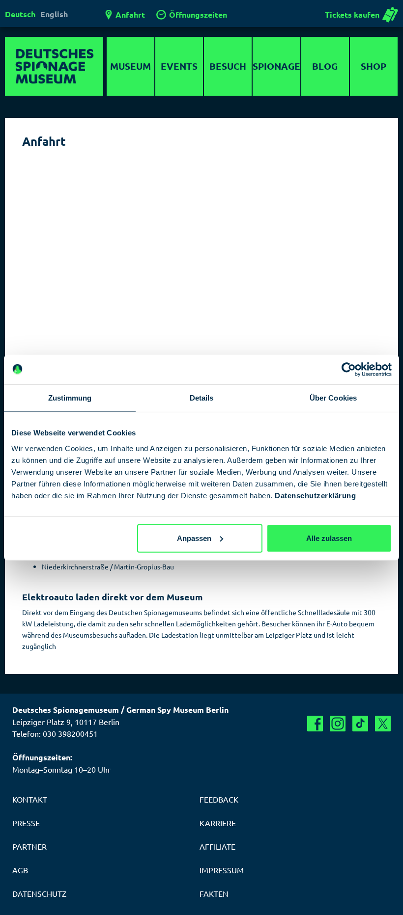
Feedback (219, 799)
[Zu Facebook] (315, 723)
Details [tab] (202, 398)
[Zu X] (383, 723)
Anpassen (194, 538)
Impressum (222, 870)
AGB (20, 870)
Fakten (214, 893)
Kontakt (29, 799)
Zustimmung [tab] (70, 398)
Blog (325, 66)
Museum (130, 66)
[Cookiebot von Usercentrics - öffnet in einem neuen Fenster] (349, 369)
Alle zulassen (329, 538)
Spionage (276, 66)
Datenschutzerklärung (315, 495)
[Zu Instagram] (337, 723)
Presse (26, 823)
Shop (373, 66)
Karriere (218, 823)
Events (179, 66)
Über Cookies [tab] (333, 398)
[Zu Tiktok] (360, 723)
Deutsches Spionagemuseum (54, 66)
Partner (29, 846)
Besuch (227, 66)
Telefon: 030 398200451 (55, 733)
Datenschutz (39, 893)
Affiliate (217, 846)
